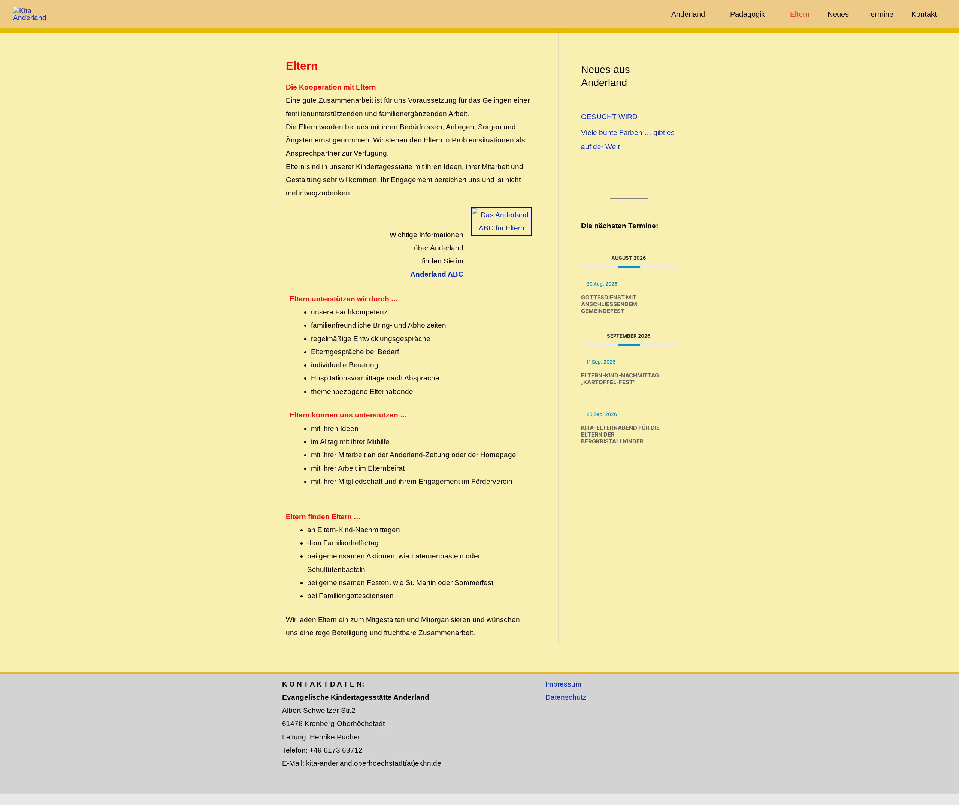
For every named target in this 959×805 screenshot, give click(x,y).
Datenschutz (565, 697)
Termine (880, 14)
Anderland (688, 14)
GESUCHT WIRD (609, 117)
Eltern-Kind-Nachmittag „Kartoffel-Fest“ (620, 379)
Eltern (800, 14)
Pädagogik (747, 14)
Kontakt (924, 14)
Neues (838, 14)
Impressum (563, 684)
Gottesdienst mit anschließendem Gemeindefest (609, 304)
